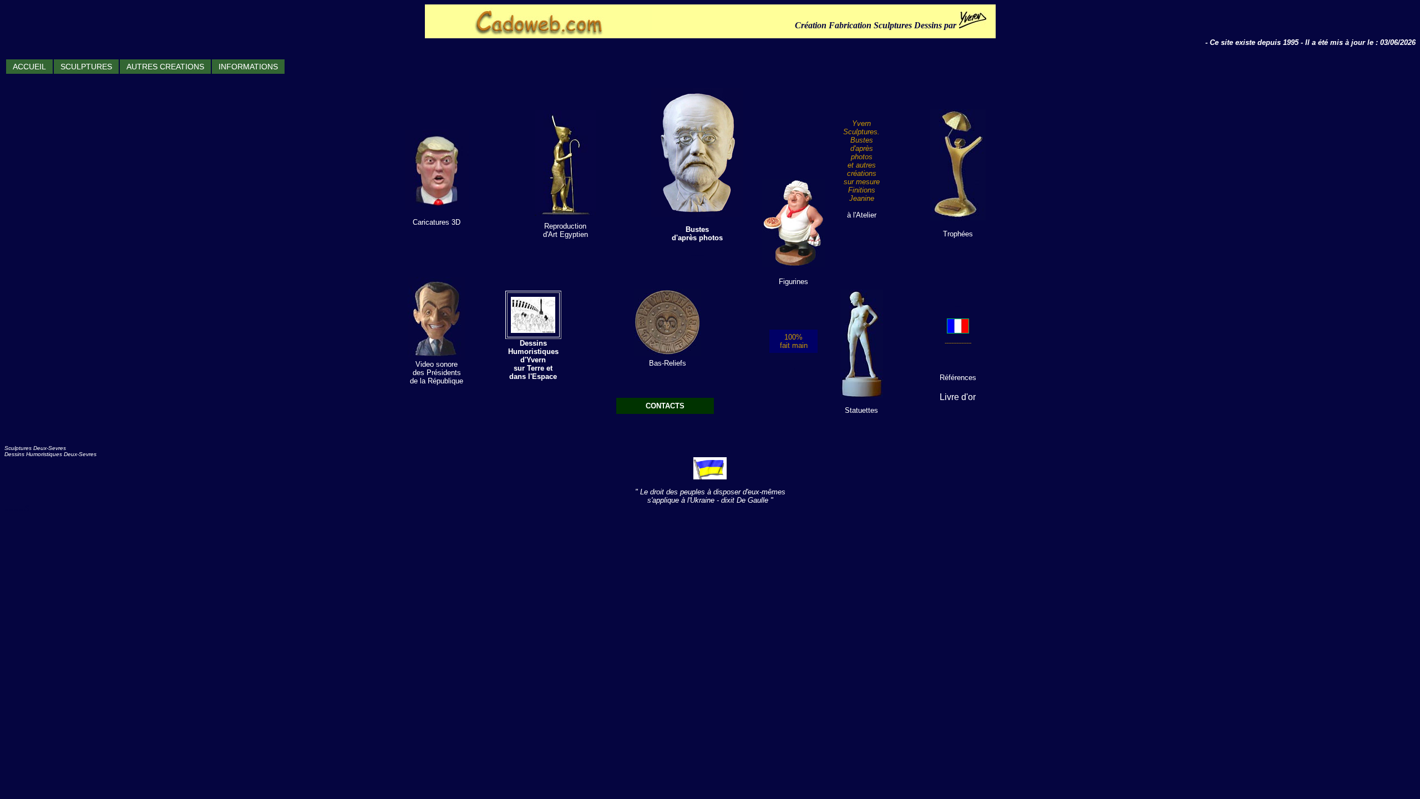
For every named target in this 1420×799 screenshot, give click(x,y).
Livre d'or (958, 397)
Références (958, 377)
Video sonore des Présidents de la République (436, 372)
